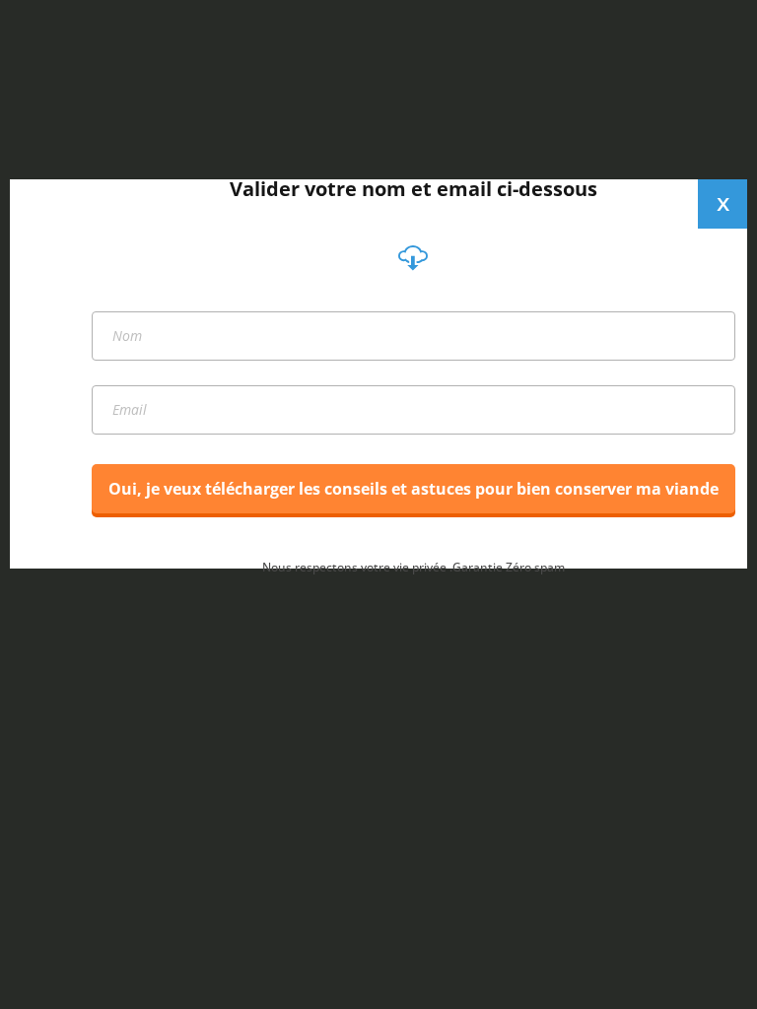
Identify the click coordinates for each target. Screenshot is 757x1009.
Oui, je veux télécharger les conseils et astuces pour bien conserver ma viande (413, 489)
